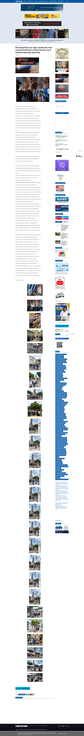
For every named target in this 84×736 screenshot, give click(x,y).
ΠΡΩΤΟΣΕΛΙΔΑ (63, 445)
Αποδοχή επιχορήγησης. (59, 505)
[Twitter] (18, 54)
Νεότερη (17, 721)
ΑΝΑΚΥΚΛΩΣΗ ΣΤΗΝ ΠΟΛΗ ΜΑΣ (60, 367)
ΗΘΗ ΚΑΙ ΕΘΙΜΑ (58, 415)
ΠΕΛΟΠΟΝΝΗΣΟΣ (58, 440)
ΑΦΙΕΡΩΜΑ (57, 381)
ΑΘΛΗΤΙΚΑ (57, 362)
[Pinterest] (31, 694)
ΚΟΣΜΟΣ (62, 424)
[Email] (33, 694)
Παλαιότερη (52, 721)
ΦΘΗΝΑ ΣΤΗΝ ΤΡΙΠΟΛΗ (63, 466)
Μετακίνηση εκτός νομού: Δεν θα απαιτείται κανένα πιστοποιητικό (64, 243)
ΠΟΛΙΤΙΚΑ (57, 442)
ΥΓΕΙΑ (66, 464)
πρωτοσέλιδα (61, 322)
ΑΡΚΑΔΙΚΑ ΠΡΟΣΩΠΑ (59, 376)
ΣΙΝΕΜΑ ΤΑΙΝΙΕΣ (58, 448)
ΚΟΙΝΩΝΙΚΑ (65, 421)
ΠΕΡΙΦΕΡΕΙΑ (64, 440)
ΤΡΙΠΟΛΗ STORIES (58, 461)
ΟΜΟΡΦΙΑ (62, 434)
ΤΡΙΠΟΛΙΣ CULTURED (59, 463)
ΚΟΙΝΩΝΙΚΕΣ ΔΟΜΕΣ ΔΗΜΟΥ (60, 423)
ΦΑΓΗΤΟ (57, 466)
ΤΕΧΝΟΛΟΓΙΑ (58, 455)
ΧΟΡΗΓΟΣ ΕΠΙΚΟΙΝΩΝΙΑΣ (60, 476)
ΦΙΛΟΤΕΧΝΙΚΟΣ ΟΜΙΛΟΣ (59, 469)
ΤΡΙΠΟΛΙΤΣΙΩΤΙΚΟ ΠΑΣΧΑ (59, 464)
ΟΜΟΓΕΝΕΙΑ (58, 434)
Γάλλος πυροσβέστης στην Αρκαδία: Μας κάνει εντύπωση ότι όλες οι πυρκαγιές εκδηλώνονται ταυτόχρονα (65, 228)
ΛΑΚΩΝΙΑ (57, 426)
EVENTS (62, 355)
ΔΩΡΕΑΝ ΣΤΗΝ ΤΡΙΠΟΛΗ (59, 400)
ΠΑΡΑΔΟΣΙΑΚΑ (58, 439)
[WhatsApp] (19, 54)
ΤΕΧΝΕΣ (64, 453)
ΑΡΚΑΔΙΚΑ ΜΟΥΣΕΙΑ (59, 373)
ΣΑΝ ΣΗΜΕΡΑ (58, 447)
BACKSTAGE (58, 354)
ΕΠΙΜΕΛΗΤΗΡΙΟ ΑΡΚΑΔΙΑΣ (60, 410)
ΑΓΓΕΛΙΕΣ (64, 360)
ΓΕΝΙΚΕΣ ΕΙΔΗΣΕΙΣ (58, 389)
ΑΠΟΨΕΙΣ (57, 370)
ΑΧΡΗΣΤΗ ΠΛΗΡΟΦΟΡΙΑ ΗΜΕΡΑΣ (61, 383)
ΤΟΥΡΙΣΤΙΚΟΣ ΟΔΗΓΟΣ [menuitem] (52, 1)
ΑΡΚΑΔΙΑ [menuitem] (36, 1)
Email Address (58, 152)
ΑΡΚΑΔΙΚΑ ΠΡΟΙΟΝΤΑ (59, 375)
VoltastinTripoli (21, 729)
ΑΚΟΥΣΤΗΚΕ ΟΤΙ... (63, 362)
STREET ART (64, 359)
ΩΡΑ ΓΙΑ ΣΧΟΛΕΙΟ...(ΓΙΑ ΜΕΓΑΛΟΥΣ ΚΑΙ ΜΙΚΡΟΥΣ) (61, 479)
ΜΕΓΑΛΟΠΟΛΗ (62, 426)
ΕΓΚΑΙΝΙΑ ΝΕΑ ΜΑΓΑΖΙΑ (59, 402)
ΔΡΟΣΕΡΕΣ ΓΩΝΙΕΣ (58, 399)
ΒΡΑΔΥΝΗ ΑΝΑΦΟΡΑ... (59, 386)
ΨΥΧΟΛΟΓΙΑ (58, 477)
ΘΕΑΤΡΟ (64, 415)
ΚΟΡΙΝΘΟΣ (57, 424)
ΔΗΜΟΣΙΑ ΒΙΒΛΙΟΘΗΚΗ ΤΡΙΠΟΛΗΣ (61, 394)
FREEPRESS (57, 357)
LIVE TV (62, 357)
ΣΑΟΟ (62, 447)
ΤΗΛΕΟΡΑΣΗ (63, 455)
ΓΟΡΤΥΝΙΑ (21, 45)
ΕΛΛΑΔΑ (62, 407)
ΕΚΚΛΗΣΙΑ (57, 405)
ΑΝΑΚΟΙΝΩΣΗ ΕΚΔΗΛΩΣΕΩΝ (60, 365)
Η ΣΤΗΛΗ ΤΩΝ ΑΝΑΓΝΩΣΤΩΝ (60, 413)
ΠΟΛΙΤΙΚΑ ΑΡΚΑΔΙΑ (63, 442)
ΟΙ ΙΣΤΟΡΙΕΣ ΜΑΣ (58, 432)
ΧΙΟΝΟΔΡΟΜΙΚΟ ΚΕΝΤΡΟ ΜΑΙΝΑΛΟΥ (61, 474)
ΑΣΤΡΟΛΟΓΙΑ (64, 378)
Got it (65, 733)
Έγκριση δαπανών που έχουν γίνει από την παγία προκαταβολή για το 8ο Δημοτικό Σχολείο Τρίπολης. (61, 503)
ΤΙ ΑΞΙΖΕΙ (57, 456)
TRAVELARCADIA (58, 360)
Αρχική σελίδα (17, 45)
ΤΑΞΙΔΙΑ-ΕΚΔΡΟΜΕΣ (59, 453)
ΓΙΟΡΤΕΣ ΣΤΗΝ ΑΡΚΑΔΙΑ (59, 391)
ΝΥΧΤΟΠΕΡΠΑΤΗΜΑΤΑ (59, 431)
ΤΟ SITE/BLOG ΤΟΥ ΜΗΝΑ (60, 458)
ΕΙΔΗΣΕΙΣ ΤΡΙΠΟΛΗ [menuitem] (31, 1)
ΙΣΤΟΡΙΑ (64, 416)
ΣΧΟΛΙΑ (65, 221)
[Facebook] (16, 54)
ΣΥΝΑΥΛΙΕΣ (57, 450)
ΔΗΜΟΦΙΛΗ (59, 221)
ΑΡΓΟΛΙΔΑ (61, 370)
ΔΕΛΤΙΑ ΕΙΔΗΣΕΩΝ (63, 392)
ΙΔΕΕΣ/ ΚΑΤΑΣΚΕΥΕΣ (59, 416)
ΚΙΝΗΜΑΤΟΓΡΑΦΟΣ (59, 421)
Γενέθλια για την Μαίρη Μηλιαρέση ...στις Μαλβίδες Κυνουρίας (61, 137)
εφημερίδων (65, 322)
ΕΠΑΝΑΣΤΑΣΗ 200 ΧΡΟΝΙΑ (60, 408)
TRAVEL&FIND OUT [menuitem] (61, 1)
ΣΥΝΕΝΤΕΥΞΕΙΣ (63, 450)
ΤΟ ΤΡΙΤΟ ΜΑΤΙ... (58, 460)
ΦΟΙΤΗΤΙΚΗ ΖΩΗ (58, 471)
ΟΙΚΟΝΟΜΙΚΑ (65, 432)
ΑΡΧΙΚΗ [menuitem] (25, 1)
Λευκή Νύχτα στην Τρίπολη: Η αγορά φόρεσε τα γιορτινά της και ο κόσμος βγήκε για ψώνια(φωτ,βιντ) (42, 40)
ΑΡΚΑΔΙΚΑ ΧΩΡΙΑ (58, 378)
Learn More (61, 733)
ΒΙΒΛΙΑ (57, 384)
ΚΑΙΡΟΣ (64, 418)
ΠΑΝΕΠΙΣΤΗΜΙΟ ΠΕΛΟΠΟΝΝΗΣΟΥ (61, 437)
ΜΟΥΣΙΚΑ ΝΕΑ (58, 429)
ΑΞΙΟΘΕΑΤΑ (57, 368)
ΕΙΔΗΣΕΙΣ (66, 402)
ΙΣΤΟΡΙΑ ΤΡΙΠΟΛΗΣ (59, 418)
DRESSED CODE (63, 354)
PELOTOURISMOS (58, 359)
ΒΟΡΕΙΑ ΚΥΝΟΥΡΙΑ (62, 384)
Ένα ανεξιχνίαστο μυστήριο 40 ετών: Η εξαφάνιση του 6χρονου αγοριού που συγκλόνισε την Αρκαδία (64, 236)
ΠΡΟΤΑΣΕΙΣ (57, 445)
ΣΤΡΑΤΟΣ (63, 448)
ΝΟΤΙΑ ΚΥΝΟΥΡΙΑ (64, 429)
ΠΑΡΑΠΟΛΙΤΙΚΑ (64, 439)
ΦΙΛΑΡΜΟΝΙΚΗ (58, 468)
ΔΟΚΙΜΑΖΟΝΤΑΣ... (63, 397)
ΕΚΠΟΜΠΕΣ (57, 407)
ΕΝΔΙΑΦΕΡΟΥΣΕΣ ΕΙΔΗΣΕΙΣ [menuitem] (43, 1)
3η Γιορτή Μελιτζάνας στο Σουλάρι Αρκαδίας (61, 141)
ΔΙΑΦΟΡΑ (57, 397)
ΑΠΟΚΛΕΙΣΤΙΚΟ (63, 368)
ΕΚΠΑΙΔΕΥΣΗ (62, 405)
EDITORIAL (57, 355)
